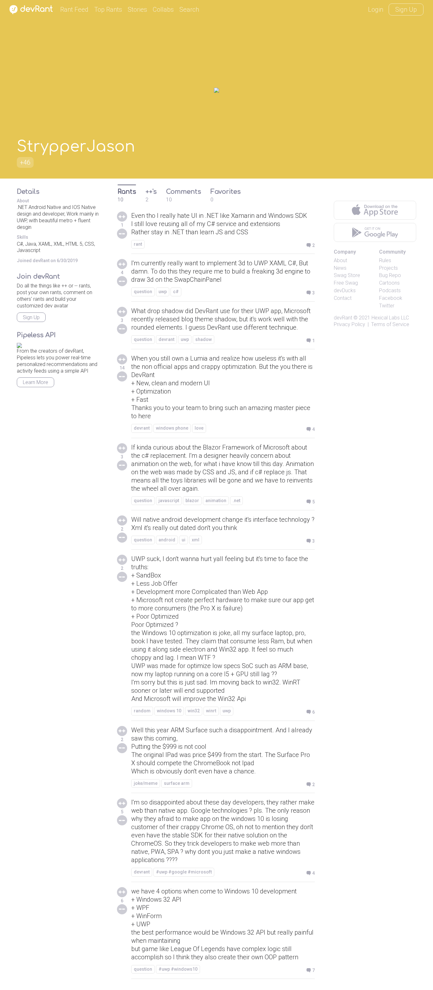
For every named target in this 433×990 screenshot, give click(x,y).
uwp (162, 291)
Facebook (390, 298)
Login (375, 9)
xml (195, 539)
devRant (343, 318)
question (143, 291)
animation (215, 500)
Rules (385, 260)
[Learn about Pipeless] (19, 344)
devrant (166, 339)
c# (176, 291)
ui (183, 539)
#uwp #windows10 (177, 969)
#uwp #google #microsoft (184, 871)
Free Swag (346, 283)
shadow (203, 339)
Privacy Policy (349, 324)
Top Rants (108, 9)
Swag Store (347, 275)
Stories (137, 9)
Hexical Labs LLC (390, 318)
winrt (211, 710)
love (199, 428)
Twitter (386, 306)
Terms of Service (390, 324)
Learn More (35, 382)
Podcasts (390, 290)
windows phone (172, 428)
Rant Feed (74, 9)
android (166, 539)
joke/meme (146, 783)
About (340, 260)
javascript (168, 500)
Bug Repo (390, 275)
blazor (192, 500)
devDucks (345, 290)
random (142, 710)
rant (138, 244)
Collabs (163, 9)
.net (236, 500)
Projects (388, 268)
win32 (194, 710)
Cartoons (389, 283)
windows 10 (169, 710)
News (340, 268)
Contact (343, 298)
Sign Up (406, 9)
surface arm (177, 783)
